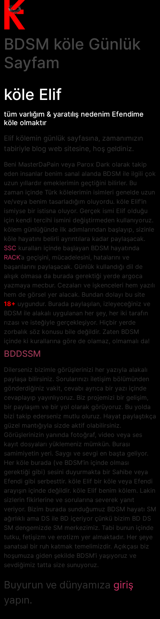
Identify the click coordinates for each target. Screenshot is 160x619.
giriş (123, 585)
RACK (12, 257)
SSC (10, 248)
